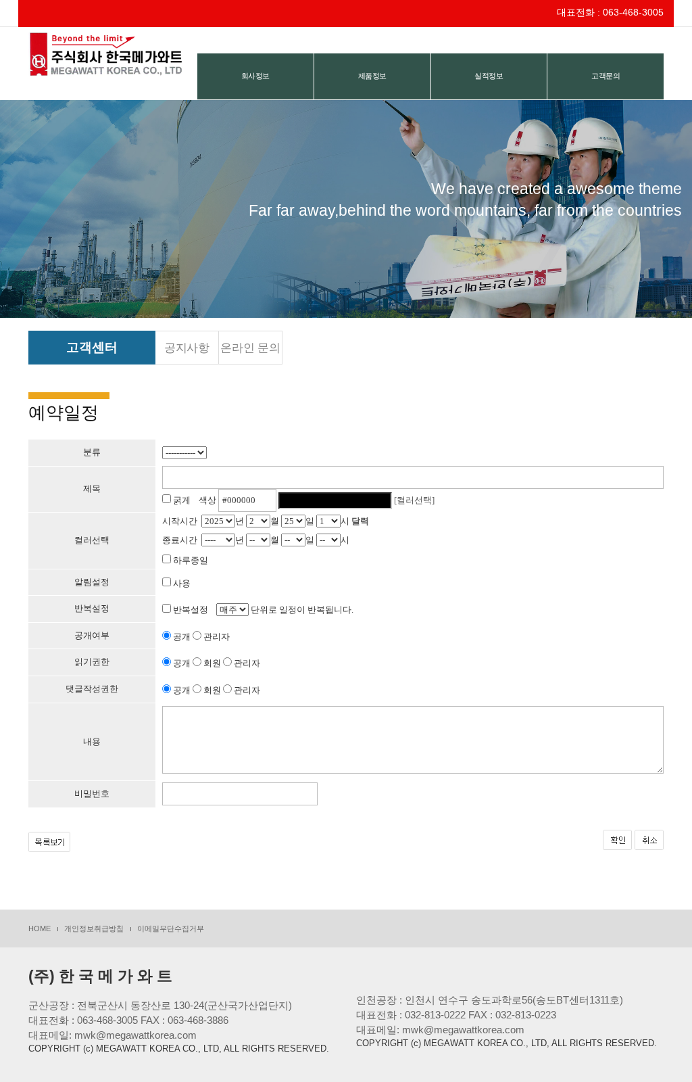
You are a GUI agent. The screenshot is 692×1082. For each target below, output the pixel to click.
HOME (39, 928)
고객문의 (605, 76)
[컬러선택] (414, 500)
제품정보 (372, 76)
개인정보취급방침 (94, 928)
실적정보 (488, 76)
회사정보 (255, 76)
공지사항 (186, 348)
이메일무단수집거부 (170, 928)
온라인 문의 (250, 348)
